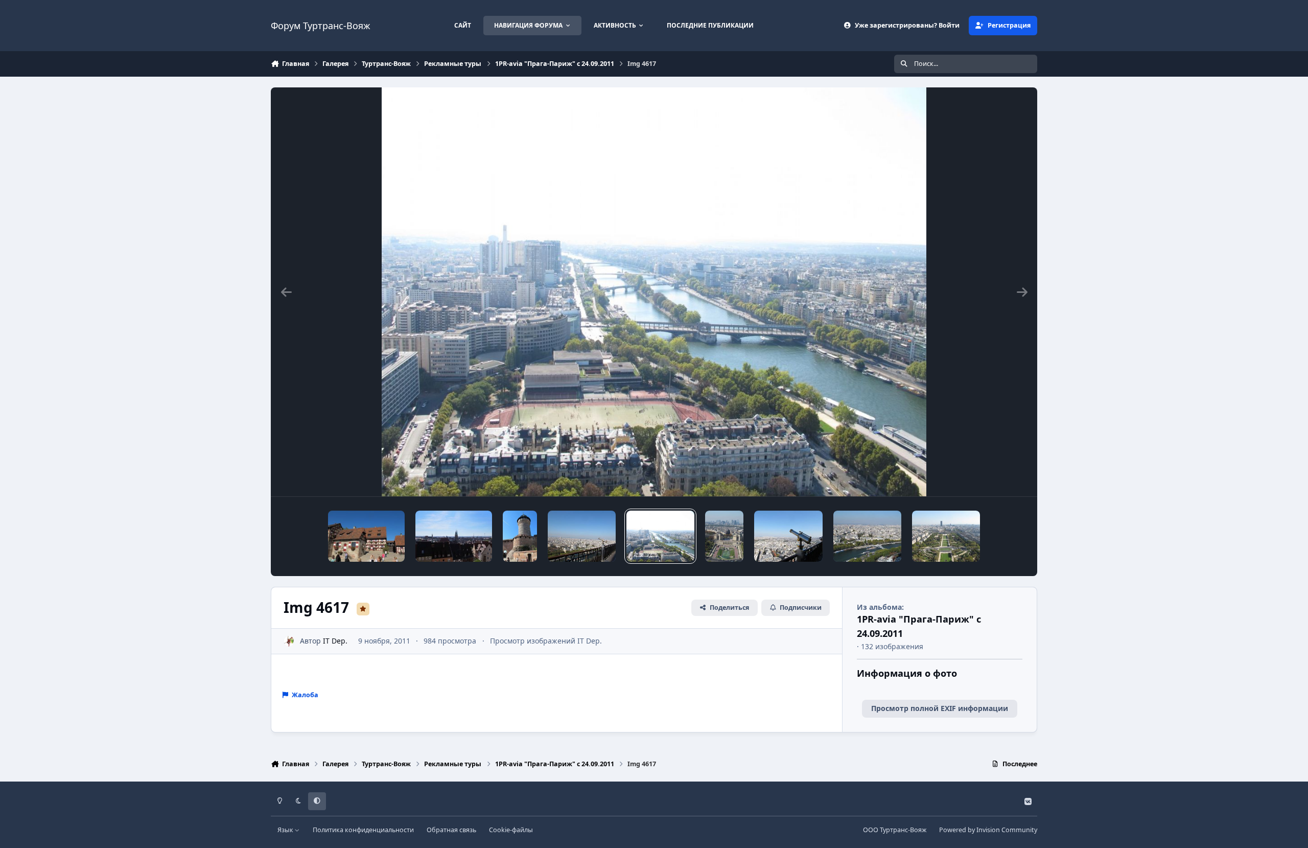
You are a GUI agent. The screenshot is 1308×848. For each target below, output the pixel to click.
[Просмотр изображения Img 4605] (946, 536)
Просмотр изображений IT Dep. (546, 641)
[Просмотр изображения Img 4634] (520, 536)
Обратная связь (451, 830)
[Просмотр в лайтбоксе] (654, 291)
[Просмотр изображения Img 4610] (867, 536)
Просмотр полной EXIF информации (939, 708)
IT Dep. (335, 641)
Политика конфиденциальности (363, 830)
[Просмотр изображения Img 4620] (582, 536)
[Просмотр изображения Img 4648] (366, 536)
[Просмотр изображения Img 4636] (453, 536)
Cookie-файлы (511, 830)
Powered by (988, 830)
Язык (286, 830)
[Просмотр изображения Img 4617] (660, 536)
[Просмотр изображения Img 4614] (724, 536)
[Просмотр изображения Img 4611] (788, 536)
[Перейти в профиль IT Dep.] (289, 641)
